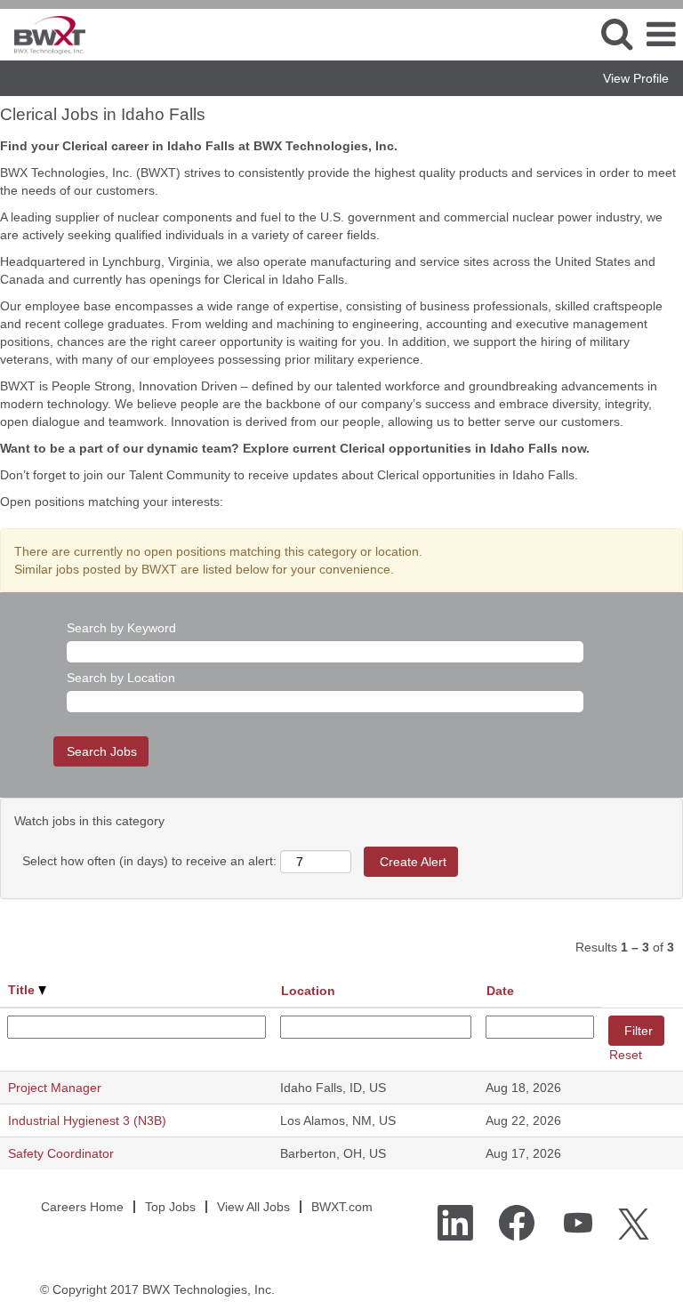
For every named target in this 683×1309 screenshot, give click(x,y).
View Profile (636, 78)
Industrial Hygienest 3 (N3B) (87, 1120)
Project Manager (54, 1087)
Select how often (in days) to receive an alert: (149, 861)
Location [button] (308, 991)
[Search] (616, 33)
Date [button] (500, 991)
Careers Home (82, 1207)
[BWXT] (43, 34)
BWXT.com (342, 1207)
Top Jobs (170, 1207)
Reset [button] (625, 1055)
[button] (661, 34)
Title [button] (23, 990)
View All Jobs (253, 1207)
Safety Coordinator (61, 1153)
